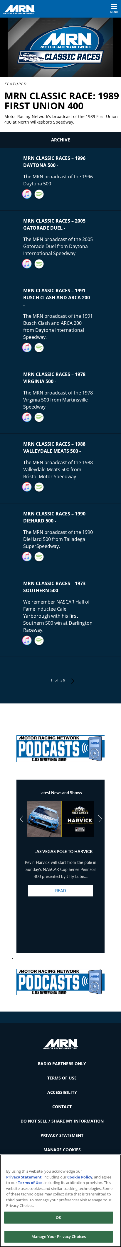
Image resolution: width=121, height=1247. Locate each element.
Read (60, 890)
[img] (60, 746)
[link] (60, 746)
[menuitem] (60, 1063)
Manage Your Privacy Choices (58, 1236)
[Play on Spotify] (39, 194)
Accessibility (62, 1092)
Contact (62, 1106)
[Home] (21, 9)
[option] (60, 854)
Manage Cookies (62, 1149)
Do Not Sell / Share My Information (62, 1121)
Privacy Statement (62, 1135)
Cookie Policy (79, 1177)
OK (58, 1217)
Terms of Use (62, 1078)
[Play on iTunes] (27, 194)
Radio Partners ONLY (62, 1063)
